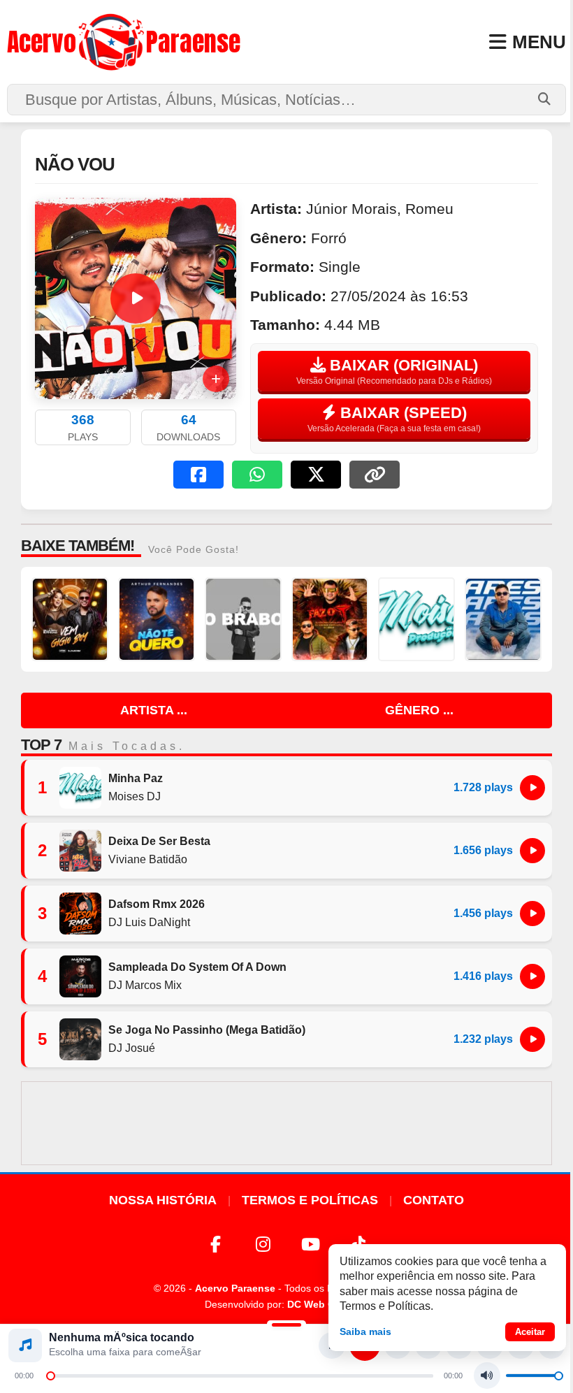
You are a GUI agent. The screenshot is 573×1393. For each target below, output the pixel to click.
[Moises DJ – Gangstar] (416, 619)
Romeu (429, 209)
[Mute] (487, 1375)
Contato (433, 1200)
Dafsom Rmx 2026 (156, 904)
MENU (539, 41)
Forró (329, 238)
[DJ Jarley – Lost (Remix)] (243, 619)
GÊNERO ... (419, 710)
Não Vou (75, 164)
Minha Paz (135, 778)
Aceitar (530, 1332)
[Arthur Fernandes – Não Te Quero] (156, 619)
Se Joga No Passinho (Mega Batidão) (206, 1030)
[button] (198, 475)
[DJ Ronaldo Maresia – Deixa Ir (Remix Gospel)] (503, 619)
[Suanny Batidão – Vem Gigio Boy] (70, 619)
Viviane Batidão (147, 859)
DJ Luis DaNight (149, 922)
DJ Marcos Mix (145, 985)
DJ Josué (131, 1048)
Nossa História (163, 1200)
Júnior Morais (351, 209)
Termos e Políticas (310, 1200)
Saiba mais (365, 1331)
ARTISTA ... (153, 710)
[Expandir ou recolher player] (286, 1326)
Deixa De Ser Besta (159, 841)
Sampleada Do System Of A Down (197, 967)
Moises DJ (134, 796)
